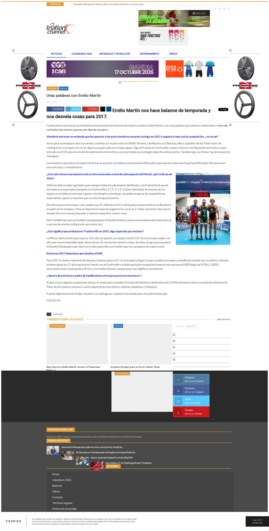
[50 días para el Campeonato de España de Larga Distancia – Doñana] (67, 455)
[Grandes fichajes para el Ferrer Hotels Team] (141, 344)
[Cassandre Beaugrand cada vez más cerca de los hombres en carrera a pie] (53, 450)
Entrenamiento (149, 53)
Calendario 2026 (82, 53)
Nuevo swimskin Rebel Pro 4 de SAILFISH (112, 457)
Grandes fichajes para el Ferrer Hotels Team (135, 367)
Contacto (57, 497)
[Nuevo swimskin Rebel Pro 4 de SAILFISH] (82, 460)
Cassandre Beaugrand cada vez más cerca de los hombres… (92, 447)
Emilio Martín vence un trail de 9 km (131, 414)
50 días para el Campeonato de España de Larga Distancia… (106, 452)
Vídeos (173, 53)
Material (57, 485)
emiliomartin (58, 314)
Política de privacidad (64, 508)
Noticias (56, 53)
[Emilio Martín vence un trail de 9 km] (142, 392)
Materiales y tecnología (114, 53)
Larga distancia (57, 326)
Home (55, 474)
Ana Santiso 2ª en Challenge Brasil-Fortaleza (128, 463)
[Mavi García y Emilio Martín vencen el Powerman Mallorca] (77, 344)
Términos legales (62, 503)
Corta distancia (122, 373)
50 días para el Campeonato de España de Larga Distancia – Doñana (104, 4)
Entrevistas (52, 88)
